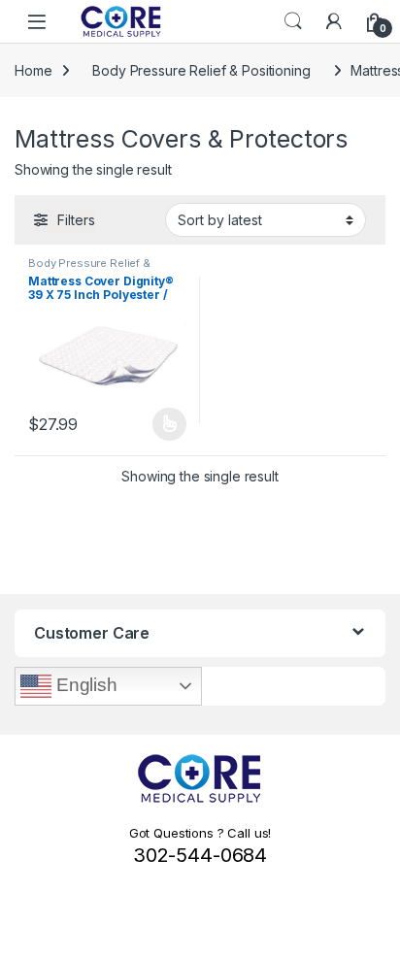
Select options (163, 424)
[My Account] (334, 21)
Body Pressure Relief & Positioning (201, 70)
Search (293, 21)
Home (33, 70)
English (84, 685)
